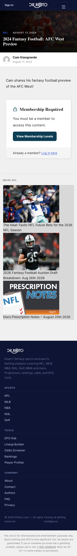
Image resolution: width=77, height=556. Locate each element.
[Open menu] (63, 5)
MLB (7, 402)
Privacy (9, 505)
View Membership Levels (34, 136)
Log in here (49, 153)
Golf (7, 420)
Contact (10, 487)
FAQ (7, 499)
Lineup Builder (14, 444)
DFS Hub (10, 438)
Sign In (9, 5)
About (8, 480)
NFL (5, 32)
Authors (9, 493)
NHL (7, 414)
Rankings (10, 456)
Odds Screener (14, 450)
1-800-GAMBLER (46, 547)
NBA (7, 408)
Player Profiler (14, 462)
